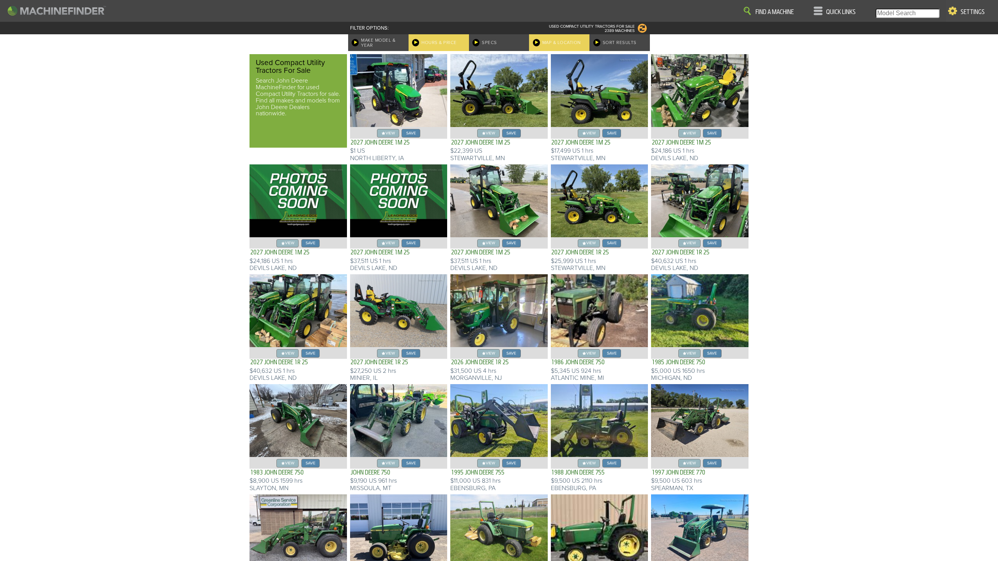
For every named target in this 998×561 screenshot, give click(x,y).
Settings (973, 12)
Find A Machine (775, 12)
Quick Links (841, 12)
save (411, 133)
